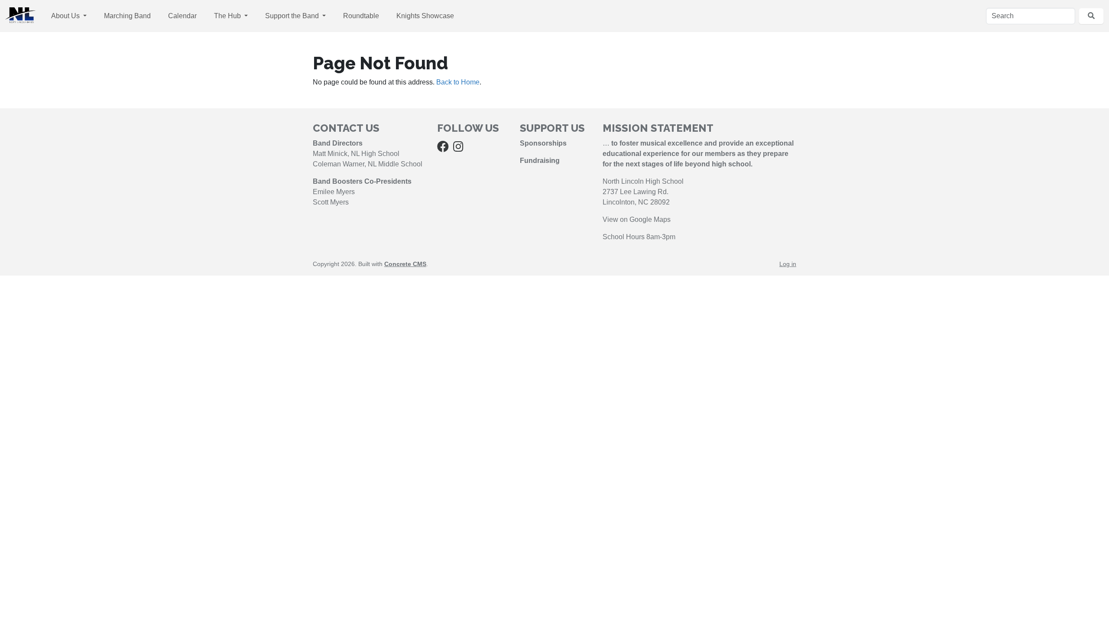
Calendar (182, 16)
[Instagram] (458, 148)
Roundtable (361, 16)
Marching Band (127, 16)
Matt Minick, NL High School (356, 153)
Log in (787, 263)
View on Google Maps (637, 219)
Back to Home (458, 82)
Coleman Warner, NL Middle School (367, 164)
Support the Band (293, 16)
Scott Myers (331, 202)
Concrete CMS (405, 263)
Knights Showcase (425, 16)
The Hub (228, 16)
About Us (66, 16)
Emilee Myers (334, 191)
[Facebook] (443, 148)
